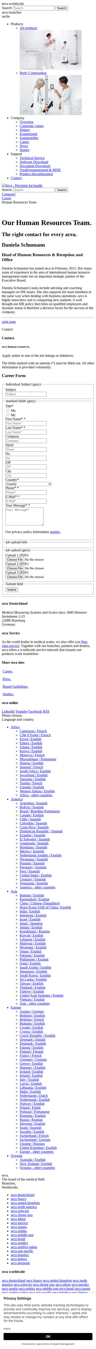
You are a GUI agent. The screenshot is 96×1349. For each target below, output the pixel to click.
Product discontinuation (36, 174)
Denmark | (32, 1039)
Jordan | (31, 927)
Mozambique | (38, 759)
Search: (7, 8)
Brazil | (40, 811)
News (24, 146)
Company (12, 436)
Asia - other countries (35, 1003)
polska (19, 1231)
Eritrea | (31, 743)
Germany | (33, 1059)
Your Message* (17, 505)
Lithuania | (33, 1087)
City (8, 471)
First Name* (15, 419)
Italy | (29, 1079)
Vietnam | (32, 999)
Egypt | (30, 739)
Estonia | (31, 1047)
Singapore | (33, 971)
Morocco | (32, 755)
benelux (20, 1255)
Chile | (30, 819)
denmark (20, 1263)
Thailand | (32, 987)
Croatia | (31, 1027)
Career (24, 142)
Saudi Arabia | (35, 967)
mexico (19, 1223)
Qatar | (30, 963)
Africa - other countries (36, 795)
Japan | (31, 923)
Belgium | (32, 1015)
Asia (14, 891)
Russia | (31, 1120)
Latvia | (31, 1083)
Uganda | (32, 787)
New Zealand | (36, 1164)
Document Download (35, 166)
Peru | (30, 871)
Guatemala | (34, 843)
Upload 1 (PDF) (16, 555)
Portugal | (35, 1112)
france (18, 1199)
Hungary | (32, 1067)
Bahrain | (32, 895)
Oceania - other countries (37, 1168)
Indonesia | (33, 915)
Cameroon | (33, 731)
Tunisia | (31, 783)
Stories (24, 150)
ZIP (8, 462)
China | (40, 903)
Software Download (34, 162)
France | (31, 1055)
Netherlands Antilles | (40, 855)
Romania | (33, 1116)
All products (28, 28)
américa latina (24, 1247)
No (7, 454)
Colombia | (33, 823)
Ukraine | (32, 1144)
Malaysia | (33, 943)
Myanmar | (33, 947)
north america (24, 1207)
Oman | (31, 951)
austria (19, 1227)
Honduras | (33, 847)
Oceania (16, 1156)
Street (9, 445)
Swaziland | (34, 775)
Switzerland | (34, 1136)
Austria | (32, 1011)
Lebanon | (32, 939)
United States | (36, 875)
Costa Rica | (34, 827)
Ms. (13, 410)
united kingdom (25, 1203)
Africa (15, 727)
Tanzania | (33, 779)
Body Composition (33, 73)
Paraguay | (33, 867)
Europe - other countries (37, 1152)
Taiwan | (31, 983)
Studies (8, 694)
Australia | (33, 1160)
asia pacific (22, 1251)
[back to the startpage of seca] (22, 185)
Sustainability (29, 138)
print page (9, 322)
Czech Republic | (37, 1035)
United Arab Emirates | (41, 995)
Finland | (31, 1051)
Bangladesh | (34, 899)
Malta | (30, 1091)
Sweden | (32, 1132)
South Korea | (35, 975)
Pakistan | (32, 955)
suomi (82, 1288)
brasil (18, 1239)
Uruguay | (33, 879)
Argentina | (33, 803)
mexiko (80, 1284)
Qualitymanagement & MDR (40, 170)
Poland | (30, 1108)
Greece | (31, 1063)
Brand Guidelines (15, 686)
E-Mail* (12, 497)
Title (9, 406)
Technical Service (32, 158)
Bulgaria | (32, 1023)
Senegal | (31, 767)
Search (61, 8)
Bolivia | (32, 807)
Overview (27, 122)
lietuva (19, 1259)
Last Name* (15, 428)
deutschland (22, 1195)
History (25, 130)
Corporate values (32, 126)
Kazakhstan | (35, 931)
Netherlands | (34, 1095)
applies (55, 532)
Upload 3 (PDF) (16, 572)
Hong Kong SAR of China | (45, 907)
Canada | (32, 815)
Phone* (12, 488)
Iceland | (31, 1071)
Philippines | (34, 959)
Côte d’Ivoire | (35, 735)
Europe (16, 1007)
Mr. (13, 415)
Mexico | (32, 851)
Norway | (32, 1104)
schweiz (20, 1211)
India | (30, 911)
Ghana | (31, 747)
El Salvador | (35, 839)
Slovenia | (32, 1124)
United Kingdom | (38, 1148)
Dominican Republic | (41, 831)
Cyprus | (31, 1031)
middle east (22, 1235)
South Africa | (35, 771)
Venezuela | (34, 883)
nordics (19, 1243)
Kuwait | (31, 935)
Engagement (28, 134)
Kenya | (31, 751)
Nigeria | (31, 763)
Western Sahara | (37, 791)
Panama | (32, 863)
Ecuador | (32, 835)
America (17, 799)
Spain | (30, 1128)
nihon (18, 1219)
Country (12, 480)
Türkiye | (32, 991)
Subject (10, 390)
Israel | (30, 919)
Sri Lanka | (33, 979)
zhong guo (22, 1215)
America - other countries (37, 887)
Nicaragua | (34, 859)
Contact (16, 178)
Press (7, 679)
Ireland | (31, 1075)
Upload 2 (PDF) (16, 564)
